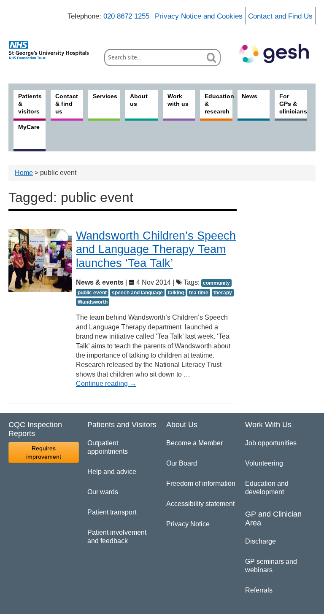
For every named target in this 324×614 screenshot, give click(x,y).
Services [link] (105, 96)
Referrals (259, 590)
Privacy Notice (188, 524)
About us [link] (139, 100)
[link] (52, 50)
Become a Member (194, 443)
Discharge (260, 541)
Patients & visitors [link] (30, 104)
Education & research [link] (218, 104)
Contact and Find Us (280, 16)
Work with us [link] (178, 100)
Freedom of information (200, 483)
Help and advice (111, 471)
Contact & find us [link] (66, 104)
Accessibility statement (200, 503)
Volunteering (264, 463)
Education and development (267, 488)
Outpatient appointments (107, 447)
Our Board (181, 463)
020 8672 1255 (126, 16)
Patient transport (111, 512)
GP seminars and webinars (271, 566)
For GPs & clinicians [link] (293, 104)
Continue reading (106, 383)
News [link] (249, 96)
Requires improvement (43, 452)
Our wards (102, 492)
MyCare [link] (29, 127)
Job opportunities (271, 443)
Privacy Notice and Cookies (199, 16)
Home (24, 172)
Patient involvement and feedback (116, 536)
